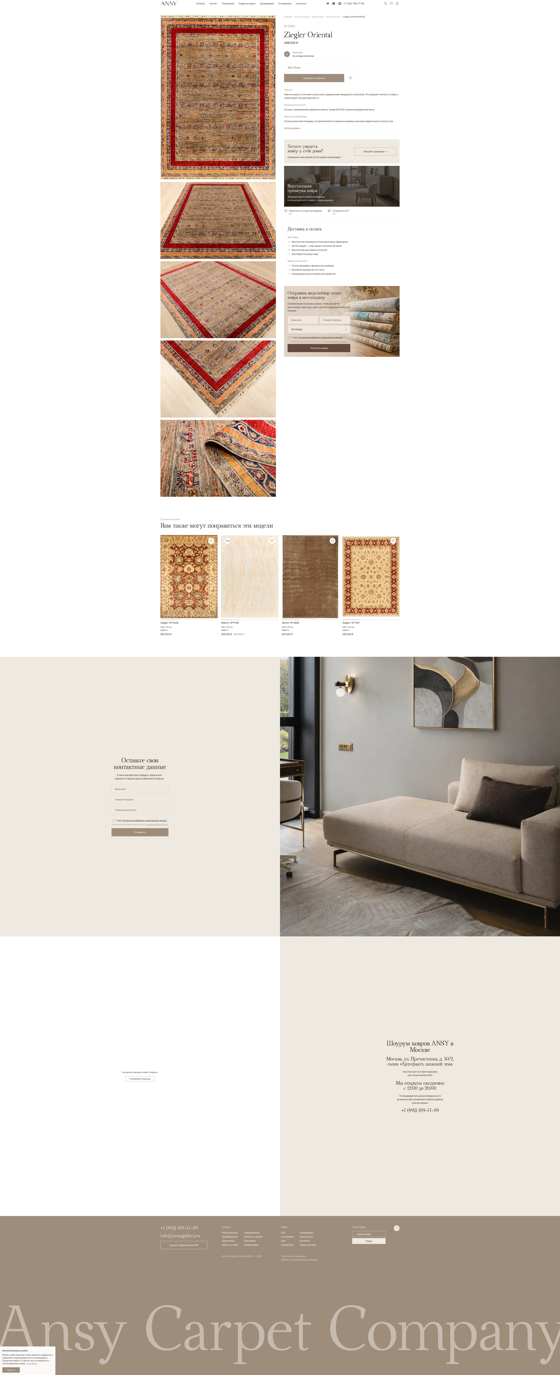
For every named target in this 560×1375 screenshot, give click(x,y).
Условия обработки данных (335, 341)
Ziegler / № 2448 (169, 622)
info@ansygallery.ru (180, 1235)
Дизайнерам (267, 3)
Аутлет (213, 3)
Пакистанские (333, 16)
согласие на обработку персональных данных (320, 337)
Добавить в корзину (314, 78)
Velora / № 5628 (290, 622)
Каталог (200, 3)
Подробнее (31, 1363)
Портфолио (228, 3)
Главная (288, 16)
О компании (284, 3)
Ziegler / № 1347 (351, 622)
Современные (251, 1232)
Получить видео (319, 348)
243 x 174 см (294, 67)
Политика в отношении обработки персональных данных (299, 1258)
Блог (283, 1240)
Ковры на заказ (247, 3)
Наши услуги (306, 1236)
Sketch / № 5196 (230, 622)
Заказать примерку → (375, 151)
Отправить (140, 832)
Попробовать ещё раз (140, 1078)
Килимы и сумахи (253, 1236)
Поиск (369, 1241)
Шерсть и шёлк (230, 1244)
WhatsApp (296, 329)
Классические (302, 16)
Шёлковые (250, 1240)
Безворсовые (251, 1244)
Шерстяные (317, 16)
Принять (11, 1370)
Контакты (301, 3)
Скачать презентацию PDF (183, 1245)
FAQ (283, 1232)
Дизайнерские (230, 1236)
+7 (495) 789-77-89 (354, 3)
